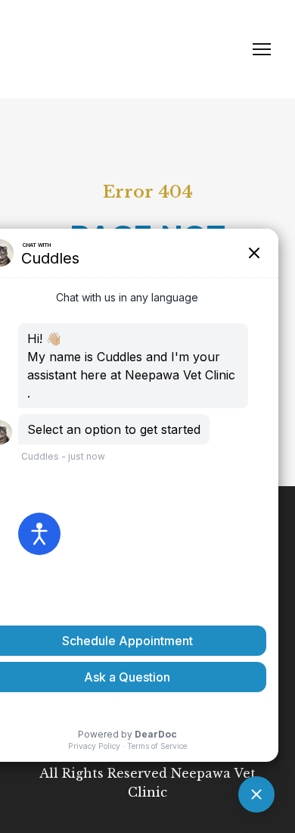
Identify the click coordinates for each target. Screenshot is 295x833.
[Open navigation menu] (262, 49)
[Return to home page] (132, 49)
